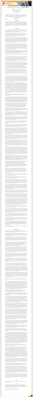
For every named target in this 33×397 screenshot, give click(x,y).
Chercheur (4, 5)
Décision (7, 5)
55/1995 (23, 88)
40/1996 (6, 369)
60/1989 (8, 42)
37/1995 (16, 88)
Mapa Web (30, 396)
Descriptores (17, 7)
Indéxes (14, 7)
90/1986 (17, 367)
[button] (13, 9)
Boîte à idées (26, 7)
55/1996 (6, 261)
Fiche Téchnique (9, 7)
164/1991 (6, 256)
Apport (12, 7)
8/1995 (20, 90)
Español (29, 1)
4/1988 (25, 47)
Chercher (22, 7)
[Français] (30, 1)
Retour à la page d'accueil (5, 1)
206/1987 (6, 42)
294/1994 (7, 90)
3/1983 (10, 260)
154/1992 (10, 42)
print (24, 7)
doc (23, 7)
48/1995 (8, 256)
